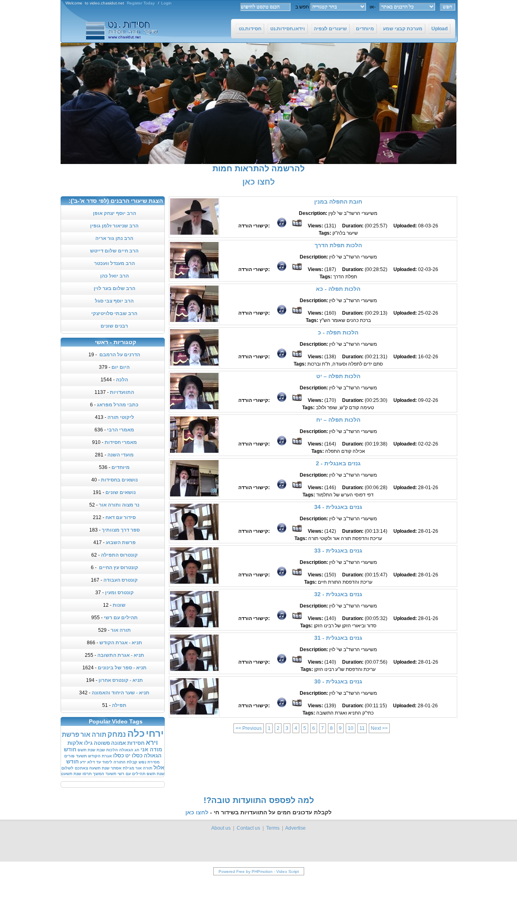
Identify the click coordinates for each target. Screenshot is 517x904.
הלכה (122, 380)
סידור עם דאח (120, 517)
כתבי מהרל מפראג (118, 405)
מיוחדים (365, 29)
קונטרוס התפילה (119, 555)
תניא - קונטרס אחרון (121, 680)
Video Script (287, 871)
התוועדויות (122, 392)
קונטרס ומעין (119, 592)
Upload (439, 29)
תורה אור (121, 630)
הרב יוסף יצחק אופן (114, 213)
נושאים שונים (120, 492)
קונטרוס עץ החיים (118, 567)
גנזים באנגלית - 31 (338, 638)
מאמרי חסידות (121, 442)
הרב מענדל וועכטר (114, 263)
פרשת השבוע (121, 542)
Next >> (379, 728)
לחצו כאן (258, 181)
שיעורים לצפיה (330, 29)
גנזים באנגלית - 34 (338, 507)
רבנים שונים (114, 326)
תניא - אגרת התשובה (120, 655)
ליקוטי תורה (120, 417)
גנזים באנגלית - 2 (338, 463)
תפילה (119, 705)
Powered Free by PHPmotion (246, 871)
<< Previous (248, 728)
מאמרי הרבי (120, 430)
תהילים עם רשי (121, 617)
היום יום (120, 367)
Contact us (248, 828)
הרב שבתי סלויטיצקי (114, 313)
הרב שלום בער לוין (114, 288)
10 (350, 728)
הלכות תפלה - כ (338, 332)
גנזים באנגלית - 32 (338, 594)
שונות (119, 605)
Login (166, 3)
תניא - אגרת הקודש (120, 642)
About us (221, 828)
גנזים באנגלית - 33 (338, 550)
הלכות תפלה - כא (338, 289)
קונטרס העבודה (120, 580)
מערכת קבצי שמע (402, 29)
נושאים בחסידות (119, 480)
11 (362, 728)
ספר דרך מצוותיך (121, 530)
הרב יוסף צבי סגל (114, 301)
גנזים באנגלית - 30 (338, 681)
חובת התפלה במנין (338, 201)
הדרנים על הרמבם (119, 354)
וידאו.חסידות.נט (287, 29)
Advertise (295, 828)
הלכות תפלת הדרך (338, 245)
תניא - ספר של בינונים (122, 668)
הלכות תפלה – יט (338, 376)
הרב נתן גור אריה (114, 238)
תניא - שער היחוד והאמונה (120, 693)
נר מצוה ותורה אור (119, 505)
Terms (273, 828)
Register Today (141, 3)
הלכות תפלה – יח (338, 419)
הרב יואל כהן (114, 276)
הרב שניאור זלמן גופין (114, 226)
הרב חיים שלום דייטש (114, 251)
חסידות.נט (250, 29)
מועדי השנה (120, 455)
